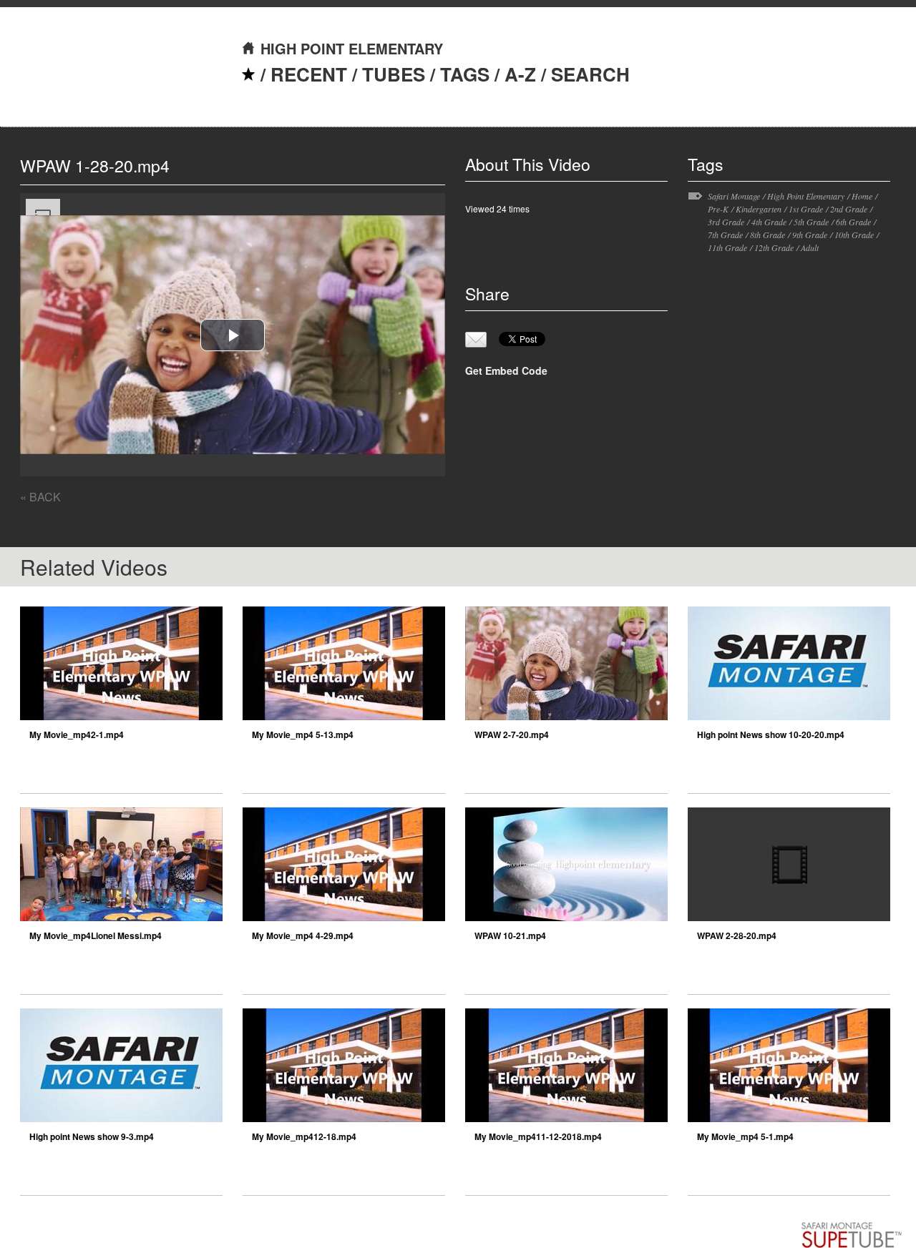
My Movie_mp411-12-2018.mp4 (538, 1136)
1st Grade (806, 209)
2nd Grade (848, 209)
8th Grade (767, 234)
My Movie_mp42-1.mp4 (76, 734)
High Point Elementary (805, 196)
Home (862, 196)
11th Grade (727, 247)
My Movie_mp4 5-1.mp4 (745, 1136)
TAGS (464, 74)
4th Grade (768, 221)
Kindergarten (758, 209)
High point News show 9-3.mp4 (91, 1136)
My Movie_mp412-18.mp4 (304, 1136)
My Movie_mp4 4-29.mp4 (303, 935)
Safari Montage (734, 196)
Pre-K (718, 209)
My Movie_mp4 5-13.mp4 (303, 734)
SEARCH (590, 74)
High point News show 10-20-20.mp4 (770, 734)
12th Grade (774, 247)
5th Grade (811, 221)
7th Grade (725, 234)
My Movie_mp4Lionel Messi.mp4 (95, 935)
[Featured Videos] (248, 74)
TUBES (393, 74)
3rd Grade (726, 221)
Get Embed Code (506, 370)
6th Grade (853, 221)
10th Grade (854, 234)
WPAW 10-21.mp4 (510, 935)
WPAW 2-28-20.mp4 (736, 935)
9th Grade (809, 234)
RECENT (309, 74)
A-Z (520, 74)
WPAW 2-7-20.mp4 (511, 734)
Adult (810, 247)
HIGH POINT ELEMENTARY (351, 48)
